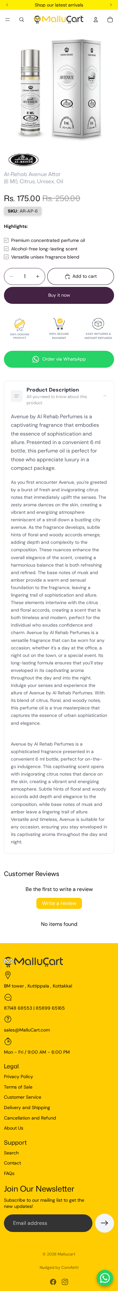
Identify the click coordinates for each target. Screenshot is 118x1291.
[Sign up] (104, 1223)
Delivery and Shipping (27, 1107)
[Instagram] (65, 1282)
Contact (12, 1163)
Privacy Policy (18, 1076)
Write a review (59, 903)
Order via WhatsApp (64, 359)
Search (11, 1153)
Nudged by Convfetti (59, 1267)
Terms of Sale (18, 1087)
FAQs (9, 1173)
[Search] (21, 19)
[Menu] (7, 19)
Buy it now (59, 295)
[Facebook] (53, 1282)
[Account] (95, 19)
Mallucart (66, 1254)
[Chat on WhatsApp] (105, 1278)
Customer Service (22, 1097)
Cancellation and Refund (30, 1118)
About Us (13, 1128)
